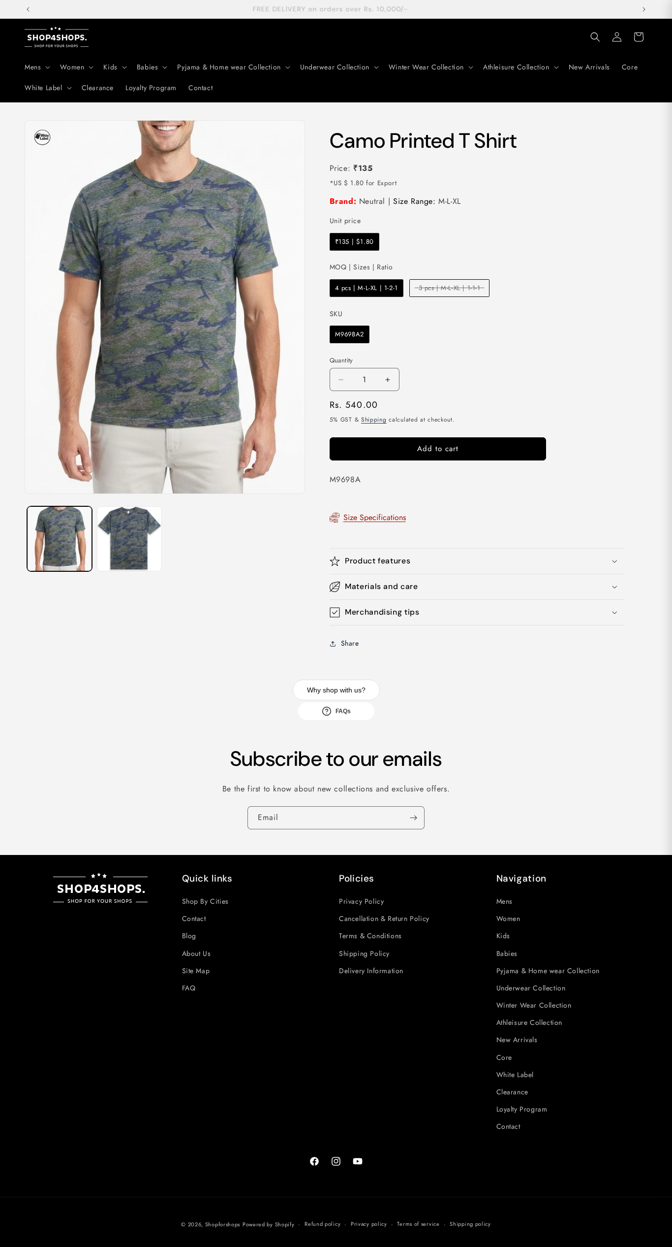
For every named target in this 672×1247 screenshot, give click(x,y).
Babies (507, 953)
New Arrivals (517, 1040)
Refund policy (322, 1224)
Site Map (196, 971)
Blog (189, 936)
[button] (36, 67)
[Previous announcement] (28, 9)
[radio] (354, 242)
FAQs (343, 711)
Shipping (374, 419)
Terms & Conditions (370, 936)
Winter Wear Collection (534, 1005)
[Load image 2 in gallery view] (129, 538)
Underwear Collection (531, 988)
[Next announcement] (644, 9)
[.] (42, 138)
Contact (194, 918)
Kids (503, 936)
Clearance (512, 1092)
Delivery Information (371, 971)
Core (504, 1057)
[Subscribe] (413, 817)
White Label (515, 1075)
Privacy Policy (361, 901)
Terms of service (418, 1224)
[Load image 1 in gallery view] (59, 538)
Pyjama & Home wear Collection (548, 971)
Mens (504, 901)
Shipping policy (470, 1224)
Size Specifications (374, 517)
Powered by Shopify (269, 1224)
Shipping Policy (364, 953)
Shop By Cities (205, 901)
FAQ (189, 988)
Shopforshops (222, 1224)
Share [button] (350, 643)
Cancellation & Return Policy (384, 918)
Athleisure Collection (529, 1022)
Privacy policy (369, 1224)
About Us (196, 953)
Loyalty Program (522, 1109)
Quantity (341, 360)
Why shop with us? (336, 690)
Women (508, 918)
